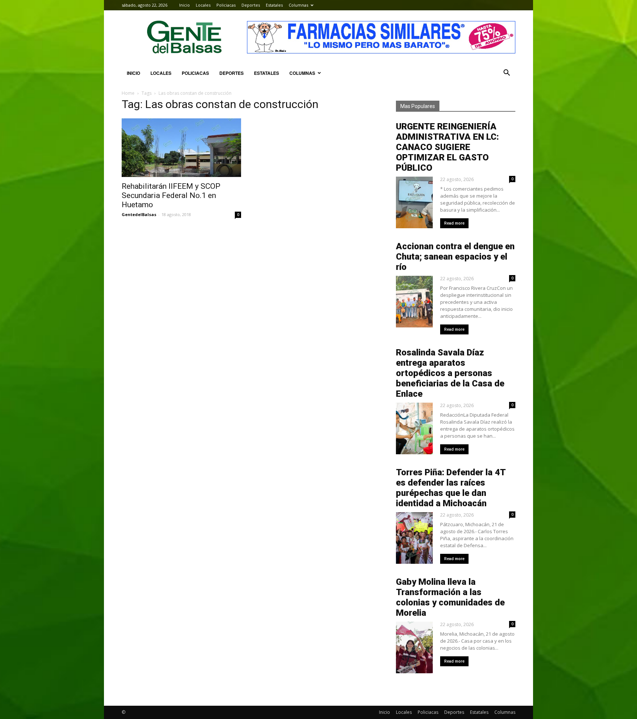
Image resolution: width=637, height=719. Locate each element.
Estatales (274, 5)
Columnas (298, 5)
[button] (506, 73)
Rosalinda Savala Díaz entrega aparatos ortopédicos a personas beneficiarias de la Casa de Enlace (450, 373)
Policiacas (226, 5)
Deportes (250, 5)
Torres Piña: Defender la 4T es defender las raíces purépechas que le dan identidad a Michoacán (450, 487)
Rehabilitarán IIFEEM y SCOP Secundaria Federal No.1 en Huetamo (171, 195)
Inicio (184, 5)
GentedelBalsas (139, 214)
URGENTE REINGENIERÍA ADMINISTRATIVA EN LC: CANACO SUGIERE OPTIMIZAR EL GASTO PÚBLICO (447, 147)
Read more (454, 223)
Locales (203, 5)
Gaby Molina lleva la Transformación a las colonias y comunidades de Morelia (450, 597)
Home (128, 93)
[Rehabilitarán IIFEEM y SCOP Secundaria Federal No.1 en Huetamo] (181, 147)
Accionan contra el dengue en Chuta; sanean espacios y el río (455, 256)
